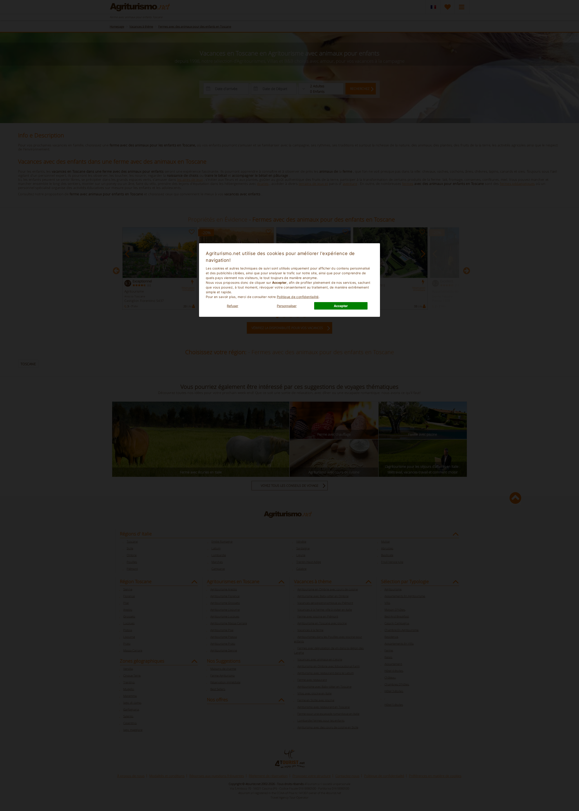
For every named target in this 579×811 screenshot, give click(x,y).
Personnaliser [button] (287, 306)
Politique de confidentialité (298, 297)
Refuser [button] (232, 306)
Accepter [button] (341, 306)
